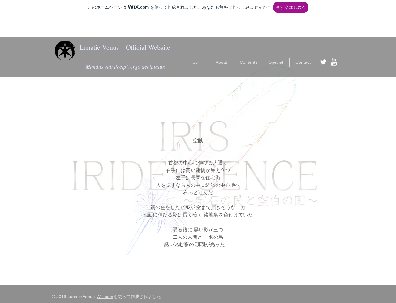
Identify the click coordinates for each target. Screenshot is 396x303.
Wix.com (105, 296)
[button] (275, 62)
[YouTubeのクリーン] (334, 62)
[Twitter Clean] (323, 62)
